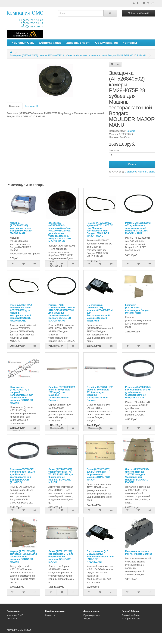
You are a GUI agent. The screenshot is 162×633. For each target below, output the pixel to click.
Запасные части (78, 42)
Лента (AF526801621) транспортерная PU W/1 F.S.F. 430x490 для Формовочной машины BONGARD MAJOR (61, 476)
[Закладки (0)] (144, 3)
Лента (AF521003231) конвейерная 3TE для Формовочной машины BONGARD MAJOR (61, 556)
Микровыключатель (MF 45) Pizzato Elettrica (138, 552)
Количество (114, 150)
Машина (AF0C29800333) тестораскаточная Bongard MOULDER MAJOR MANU (21, 228)
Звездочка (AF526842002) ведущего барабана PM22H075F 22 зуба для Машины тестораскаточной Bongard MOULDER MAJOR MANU (59, 232)
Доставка (12, 618)
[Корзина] (148, 3)
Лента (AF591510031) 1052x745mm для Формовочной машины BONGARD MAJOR (98, 474)
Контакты (130, 42)
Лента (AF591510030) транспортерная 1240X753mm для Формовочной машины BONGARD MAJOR (137, 476)
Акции (86, 618)
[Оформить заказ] (153, 3)
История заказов (131, 618)
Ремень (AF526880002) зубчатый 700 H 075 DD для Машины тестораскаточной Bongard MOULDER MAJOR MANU (100, 229)
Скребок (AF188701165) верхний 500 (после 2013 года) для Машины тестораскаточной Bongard (100, 394)
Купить (132, 164)
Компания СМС (25, 13)
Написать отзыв (146, 171)
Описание (14, 106)
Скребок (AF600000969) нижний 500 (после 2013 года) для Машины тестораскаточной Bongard (61, 394)
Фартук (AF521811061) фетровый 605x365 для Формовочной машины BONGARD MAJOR (23, 556)
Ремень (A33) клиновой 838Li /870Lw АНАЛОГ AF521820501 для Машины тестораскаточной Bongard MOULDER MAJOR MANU (61, 313)
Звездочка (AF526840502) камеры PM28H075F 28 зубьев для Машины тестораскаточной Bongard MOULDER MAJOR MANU (78, 55)
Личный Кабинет (131, 615)
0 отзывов (130, 171)
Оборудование (50, 42)
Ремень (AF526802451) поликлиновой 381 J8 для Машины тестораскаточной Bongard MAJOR (138, 392)
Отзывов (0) (31, 106)
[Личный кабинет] (139, 3)
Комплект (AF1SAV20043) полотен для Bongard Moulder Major (137, 309)
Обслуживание (106, 42)
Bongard (131, 131)
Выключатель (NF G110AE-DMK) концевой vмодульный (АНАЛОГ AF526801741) (100, 556)
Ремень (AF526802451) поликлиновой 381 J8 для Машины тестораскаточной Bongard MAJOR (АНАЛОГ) (22, 476)
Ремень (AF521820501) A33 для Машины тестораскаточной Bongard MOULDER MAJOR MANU (138, 228)
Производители (91, 615)
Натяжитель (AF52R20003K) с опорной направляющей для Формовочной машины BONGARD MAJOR (21, 395)
